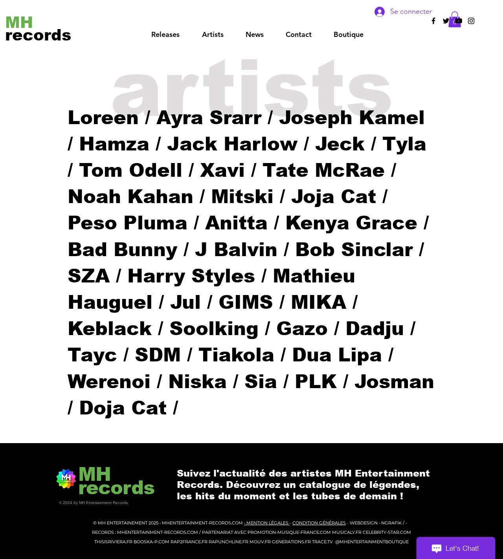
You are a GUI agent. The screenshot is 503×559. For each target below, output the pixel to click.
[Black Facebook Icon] (433, 20)
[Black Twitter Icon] (446, 20)
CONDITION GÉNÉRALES (319, 523)
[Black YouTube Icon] (458, 20)
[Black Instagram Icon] (471, 20)
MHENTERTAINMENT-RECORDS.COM (203, 523)
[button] (213, 34)
